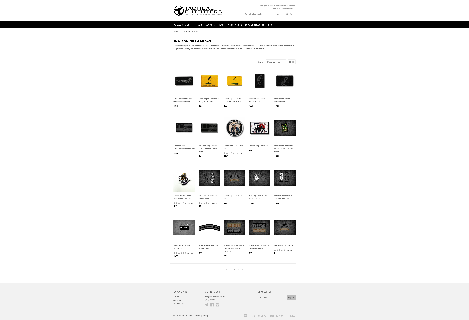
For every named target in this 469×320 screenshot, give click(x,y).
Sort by (261, 62)
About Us (177, 300)
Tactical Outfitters (185, 315)
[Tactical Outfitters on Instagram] (217, 305)
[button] (229, 153)
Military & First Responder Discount (246, 24)
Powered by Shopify (201, 315)
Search (176, 296)
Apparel (210, 24)
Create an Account (289, 8)
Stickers (197, 24)
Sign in (275, 8)
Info (270, 24)
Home (175, 31)
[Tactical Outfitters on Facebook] (212, 305)
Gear (221, 24)
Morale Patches (181, 24)
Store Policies (178, 303)
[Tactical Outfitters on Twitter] (207, 305)
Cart (291, 14)
